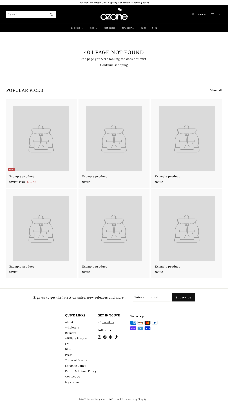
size (92, 27)
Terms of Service (76, 360)
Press (68, 355)
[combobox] (31, 14)
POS (111, 399)
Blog (68, 349)
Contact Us (72, 376)
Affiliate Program (76, 338)
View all (216, 90)
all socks (76, 27)
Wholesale (72, 327)
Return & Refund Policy (80, 371)
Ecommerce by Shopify (133, 399)
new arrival (128, 27)
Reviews (70, 333)
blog (154, 27)
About (69, 322)
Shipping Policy (75, 365)
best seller (109, 27)
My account (73, 382)
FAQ (68, 344)
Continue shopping (114, 65)
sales (143, 27)
